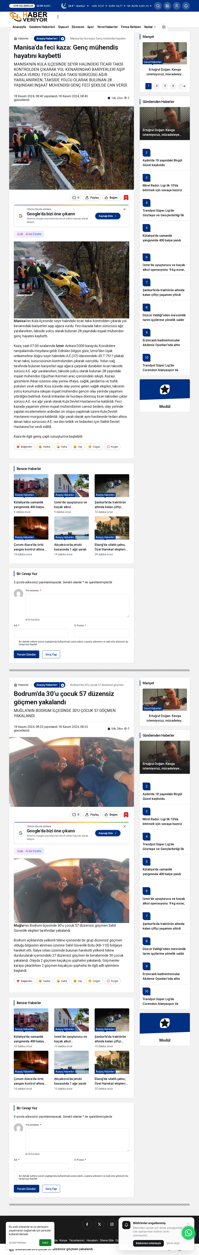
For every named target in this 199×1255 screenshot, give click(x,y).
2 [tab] (156, 85)
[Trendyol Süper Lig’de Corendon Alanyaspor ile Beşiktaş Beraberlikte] (165, 362)
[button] (167, 6)
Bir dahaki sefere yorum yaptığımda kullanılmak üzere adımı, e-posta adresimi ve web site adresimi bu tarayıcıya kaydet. (73, 643)
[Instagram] (112, 1224)
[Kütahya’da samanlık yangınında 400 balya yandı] (31, 494)
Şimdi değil (173, 1243)
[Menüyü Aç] (58, 17)
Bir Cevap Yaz (27, 574)
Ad (16, 625)
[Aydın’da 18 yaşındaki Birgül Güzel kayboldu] (165, 155)
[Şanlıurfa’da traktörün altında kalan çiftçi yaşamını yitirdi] (112, 494)
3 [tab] (165, 85)
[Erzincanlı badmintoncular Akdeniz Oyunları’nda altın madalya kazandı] (165, 337)
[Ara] (158, 6)
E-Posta (80, 625)
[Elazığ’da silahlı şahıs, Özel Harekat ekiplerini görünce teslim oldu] (112, 536)
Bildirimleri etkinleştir (148, 1243)
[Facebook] (87, 1224)
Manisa (20, 321)
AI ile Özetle (33, 234)
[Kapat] (124, 209)
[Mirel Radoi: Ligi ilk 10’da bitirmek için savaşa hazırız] (165, 182)
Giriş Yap (51, 654)
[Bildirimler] (186, 6)
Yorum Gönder (26, 654)
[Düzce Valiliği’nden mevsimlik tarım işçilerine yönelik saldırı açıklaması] (165, 312)
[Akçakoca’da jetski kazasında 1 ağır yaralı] (71, 536)
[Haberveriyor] (30, 16)
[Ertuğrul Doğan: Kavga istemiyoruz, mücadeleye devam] (165, 61)
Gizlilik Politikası (17, 1242)
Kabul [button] (45, 1242)
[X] (99, 1224)
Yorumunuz (33, 590)
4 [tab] (173, 85)
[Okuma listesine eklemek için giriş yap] (126, 197)
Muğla (19, 925)
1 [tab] (148, 85)
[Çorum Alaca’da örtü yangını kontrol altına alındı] (31, 536)
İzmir (60, 346)
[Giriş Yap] (177, 6)
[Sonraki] (184, 86)
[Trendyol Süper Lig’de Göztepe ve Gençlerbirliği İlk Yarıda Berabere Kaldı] (165, 208)
